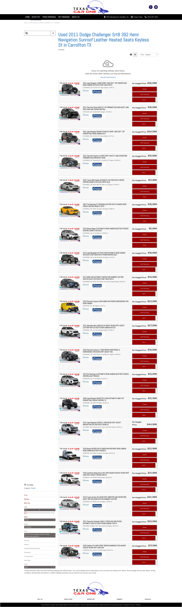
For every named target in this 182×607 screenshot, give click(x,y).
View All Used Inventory (108, 77)
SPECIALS (148, 599)
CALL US (40, 599)
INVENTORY (91, 599)
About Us (75, 17)
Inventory (36, 17)
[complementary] (176, 601)
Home (27, 17)
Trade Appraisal (49, 17)
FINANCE (119, 599)
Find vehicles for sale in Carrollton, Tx (41, 22)
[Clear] (33, 488)
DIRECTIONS (68, 599)
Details (144, 89)
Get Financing (64, 17)
